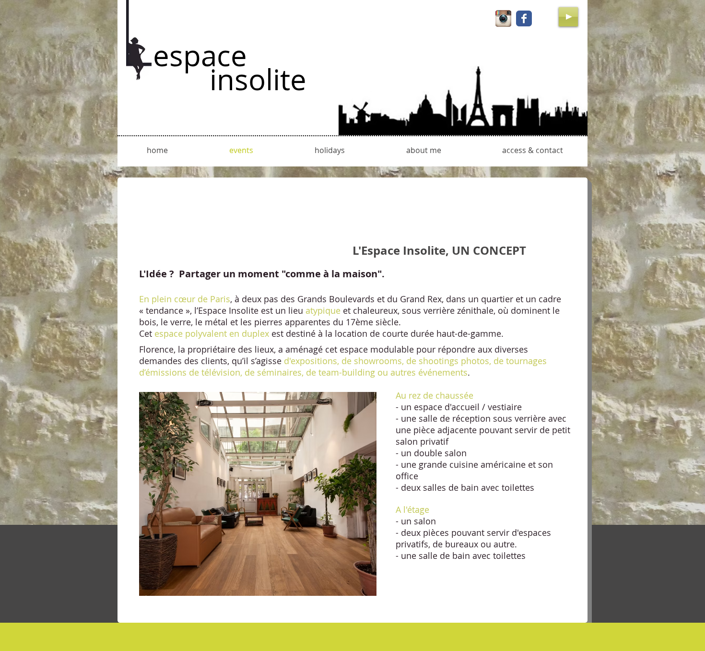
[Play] (568, 16)
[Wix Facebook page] (524, 18)
